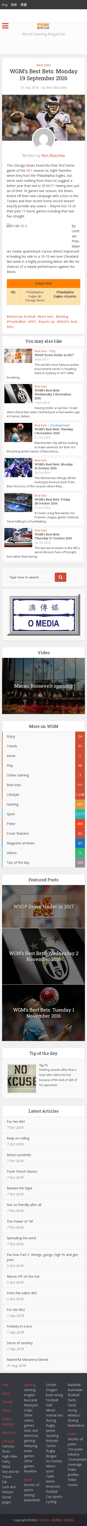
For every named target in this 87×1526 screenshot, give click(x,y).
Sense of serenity (20, 1343)
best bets (47, 316)
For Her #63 (16, 1121)
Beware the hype (19, 1188)
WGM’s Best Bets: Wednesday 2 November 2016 (53, 394)
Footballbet (17, 321)
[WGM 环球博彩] (43, 25)
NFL (29, 170)
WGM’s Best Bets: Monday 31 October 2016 (54, 466)
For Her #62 (16, 1309)
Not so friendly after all (24, 1204)
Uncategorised (59, 425)
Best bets (43, 65)
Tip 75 (43, 1065)
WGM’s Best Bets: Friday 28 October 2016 (52, 501)
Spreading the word (21, 1238)
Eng (4, 5)
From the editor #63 (22, 1293)
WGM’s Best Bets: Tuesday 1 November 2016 (54, 431)
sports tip (48, 321)
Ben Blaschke (57, 87)
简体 (14, 5)
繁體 (24, 5)
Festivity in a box (19, 1326)
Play (52, 351)
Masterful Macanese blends (27, 1359)
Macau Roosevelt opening (43, 686)
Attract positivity (19, 1155)
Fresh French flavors (22, 1171)
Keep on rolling (18, 1138)
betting (63, 316)
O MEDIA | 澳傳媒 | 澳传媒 (55, 1520)
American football (22, 316)
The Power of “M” (20, 1221)
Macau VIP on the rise (23, 1276)
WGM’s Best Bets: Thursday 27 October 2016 (53, 536)
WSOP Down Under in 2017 (54, 355)
